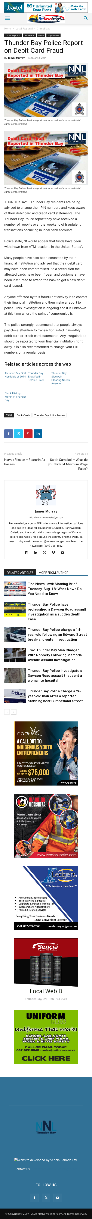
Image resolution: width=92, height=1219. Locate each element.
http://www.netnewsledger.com (46, 517)
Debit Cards (23, 415)
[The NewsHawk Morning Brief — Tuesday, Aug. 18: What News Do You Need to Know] (15, 589)
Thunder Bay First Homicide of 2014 (15, 375)
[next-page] (13, 712)
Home (8, 28)
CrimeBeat (43, 28)
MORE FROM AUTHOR (53, 572)
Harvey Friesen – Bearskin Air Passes (24, 462)
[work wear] (46, 826)
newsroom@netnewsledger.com (54, 1169)
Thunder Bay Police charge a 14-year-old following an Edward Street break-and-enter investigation (57, 634)
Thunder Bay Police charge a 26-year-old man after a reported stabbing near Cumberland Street (55, 696)
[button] (7, 18)
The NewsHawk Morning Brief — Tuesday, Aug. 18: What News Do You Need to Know (55, 589)
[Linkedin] (38, 433)
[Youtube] (64, 552)
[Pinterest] (28, 433)
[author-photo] (46, 505)
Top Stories (53, 35)
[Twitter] (18, 433)
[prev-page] (7, 712)
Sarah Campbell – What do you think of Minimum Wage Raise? (68, 464)
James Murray (16, 57)
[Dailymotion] (28, 552)
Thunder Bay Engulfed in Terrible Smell (36, 377)
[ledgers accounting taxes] (46, 898)
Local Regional (24, 28)
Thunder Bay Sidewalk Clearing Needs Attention (60, 378)
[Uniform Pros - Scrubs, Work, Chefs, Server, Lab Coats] (46, 1037)
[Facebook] (8, 433)
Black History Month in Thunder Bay (15, 397)
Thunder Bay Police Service (49, 415)
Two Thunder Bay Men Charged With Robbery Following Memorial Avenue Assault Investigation (55, 655)
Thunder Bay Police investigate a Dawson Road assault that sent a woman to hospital (55, 675)
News (41, 35)
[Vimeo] (55, 552)
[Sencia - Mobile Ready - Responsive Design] (46, 970)
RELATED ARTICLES (20, 572)
